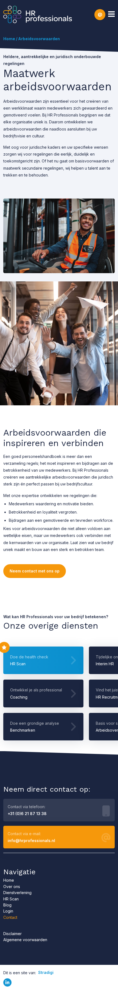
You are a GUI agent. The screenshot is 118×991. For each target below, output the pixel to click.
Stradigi (46, 972)
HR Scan (11, 899)
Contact (10, 917)
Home (9, 38)
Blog (7, 905)
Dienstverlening (17, 892)
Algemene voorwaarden (25, 939)
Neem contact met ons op (35, 571)
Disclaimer (12, 933)
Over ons (11, 886)
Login (8, 911)
